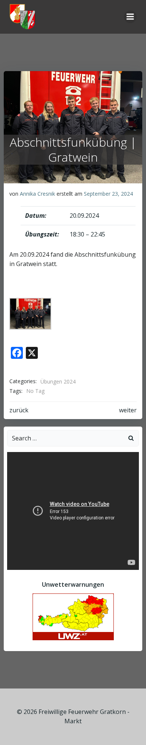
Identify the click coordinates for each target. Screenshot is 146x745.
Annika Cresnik (37, 193)
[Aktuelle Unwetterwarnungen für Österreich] (73, 616)
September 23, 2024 (108, 193)
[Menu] (130, 16)
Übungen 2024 (58, 381)
